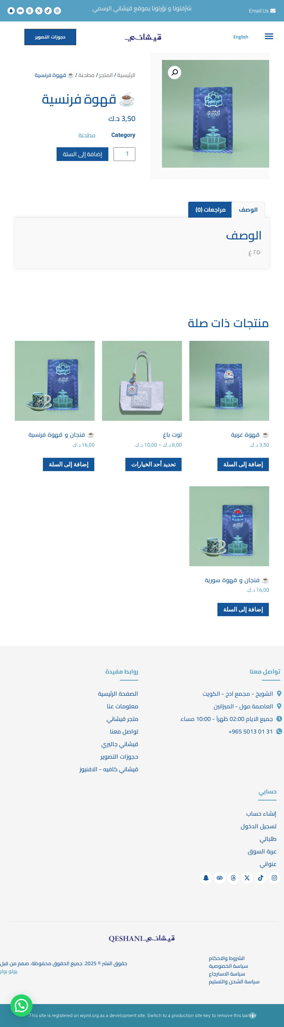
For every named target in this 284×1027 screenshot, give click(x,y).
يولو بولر (8, 971)
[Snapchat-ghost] (11, 10)
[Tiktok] (48, 10)
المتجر (106, 75)
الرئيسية (126, 75)
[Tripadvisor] (20, 10)
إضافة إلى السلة (82, 154)
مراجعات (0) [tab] (211, 209)
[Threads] (29, 10)
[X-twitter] (39, 10)
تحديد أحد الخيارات (153, 464)
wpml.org (89, 1015)
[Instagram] (57, 10)
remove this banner (237, 1015)
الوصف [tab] (248, 209)
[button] (269, 36)
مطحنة (86, 75)
